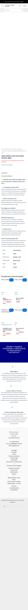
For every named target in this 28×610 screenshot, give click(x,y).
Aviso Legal (14, 450)
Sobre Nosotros (14, 472)
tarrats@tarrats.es (14, 445)
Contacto (14, 474)
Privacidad (14, 452)
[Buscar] (22, 10)
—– (14, 463)
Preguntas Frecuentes (14, 468)
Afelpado (15, 257)
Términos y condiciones (14, 456)
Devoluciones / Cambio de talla (14, 462)
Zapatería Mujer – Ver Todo (14, 483)
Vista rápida (7, 289)
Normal (15, 267)
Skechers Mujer (17, 250)
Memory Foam (16, 260)
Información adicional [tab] (6, 176)
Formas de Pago (14, 458)
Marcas (14, 479)
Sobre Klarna (14, 460)
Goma (14, 263)
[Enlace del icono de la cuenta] (20, 5)
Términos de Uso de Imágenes (14, 465)
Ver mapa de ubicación (14, 438)
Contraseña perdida (14, 488)
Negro (14, 253)
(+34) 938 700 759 (15, 442)
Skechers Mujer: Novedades (11, 149)
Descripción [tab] (4, 173)
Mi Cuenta (14, 486)
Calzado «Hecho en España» (14, 481)
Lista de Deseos (14, 490)
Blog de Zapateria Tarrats (14, 477)
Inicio (2, 149)
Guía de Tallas (14, 470)
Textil (19, 257)
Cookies (14, 454)
